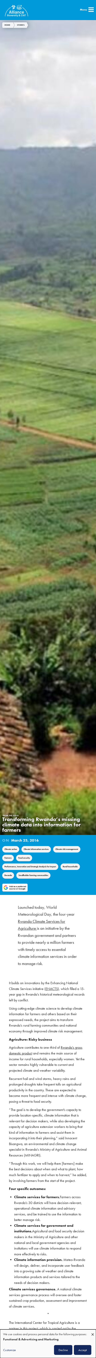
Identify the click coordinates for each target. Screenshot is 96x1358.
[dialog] (48, 1343)
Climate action (10, 849)
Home (7, 25)
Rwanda (8, 875)
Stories (21, 25)
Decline (63, 1350)
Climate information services (36, 849)
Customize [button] (9, 1350)
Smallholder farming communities (33, 875)
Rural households (70, 866)
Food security (24, 858)
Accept (82, 1350)
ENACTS (52, 989)
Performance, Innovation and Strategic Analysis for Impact (30, 866)
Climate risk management (66, 849)
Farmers (8, 858)
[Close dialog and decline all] (92, 1332)
